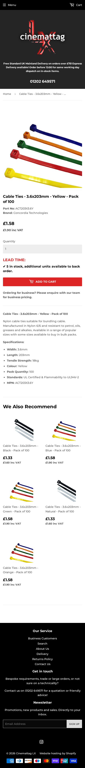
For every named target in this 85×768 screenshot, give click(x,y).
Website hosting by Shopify (58, 753)
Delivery (42, 654)
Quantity (9, 241)
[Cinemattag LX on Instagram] (41, 742)
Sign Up (74, 723)
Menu (12, 5)
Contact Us (42, 664)
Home (7, 93)
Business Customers (42, 638)
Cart (78, 5)
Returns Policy (42, 659)
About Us (42, 649)
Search (42, 643)
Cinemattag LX (26, 753)
